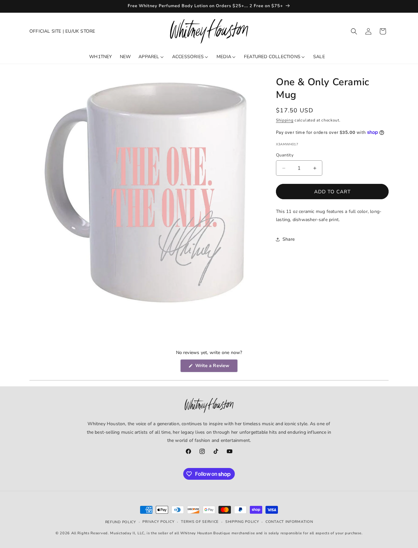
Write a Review (215, 367)
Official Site (45, 31)
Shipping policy (242, 521)
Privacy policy (158, 521)
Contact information (289, 521)
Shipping (285, 120)
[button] (354, 31)
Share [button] (288, 239)
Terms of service (200, 521)
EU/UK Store (80, 31)
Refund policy (120, 522)
